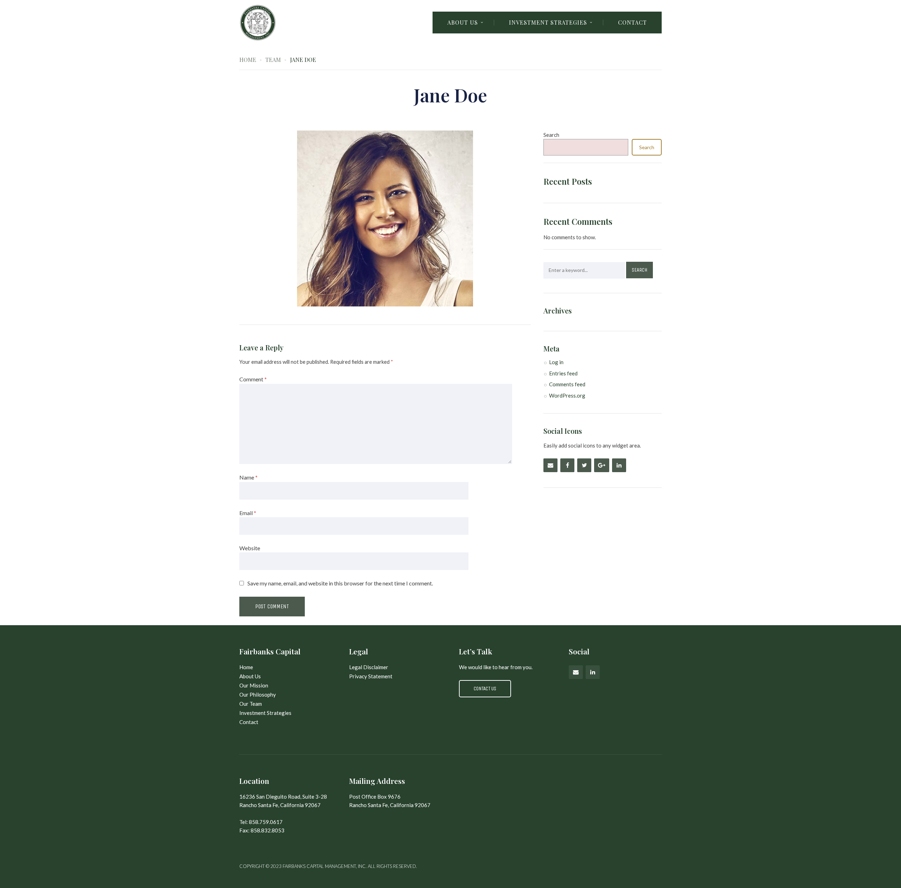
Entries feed (563, 373)
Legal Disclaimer (368, 667)
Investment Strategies (265, 713)
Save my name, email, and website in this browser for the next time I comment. (340, 583)
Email (247, 512)
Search (551, 135)
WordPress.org (567, 395)
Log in (556, 362)
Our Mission (253, 685)
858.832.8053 (267, 830)
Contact (632, 22)
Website (249, 548)
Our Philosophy (257, 694)
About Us (250, 676)
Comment (253, 379)
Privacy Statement (370, 676)
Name (248, 477)
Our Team (250, 703)
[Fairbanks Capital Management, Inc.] (302, 22)
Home (247, 59)
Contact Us (485, 688)
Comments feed (567, 384)
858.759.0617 (266, 822)
